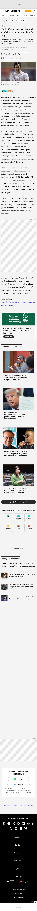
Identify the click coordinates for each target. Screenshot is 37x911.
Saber (25, 15)
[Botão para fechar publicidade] (35, 902)
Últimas (12, 15)
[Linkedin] (23, 823)
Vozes (18, 15)
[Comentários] (4, 54)
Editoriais (32, 15)
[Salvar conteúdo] (14, 54)
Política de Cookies (18, 897)
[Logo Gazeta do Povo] (13, 11)
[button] (18, 549)
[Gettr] (21, 828)
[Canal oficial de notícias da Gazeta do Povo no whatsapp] (4, 823)
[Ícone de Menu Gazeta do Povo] (2, 11)
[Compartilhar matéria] (9, 54)
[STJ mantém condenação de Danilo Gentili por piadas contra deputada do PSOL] (18, 475)
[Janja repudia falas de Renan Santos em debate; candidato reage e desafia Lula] (18, 362)
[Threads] (11, 828)
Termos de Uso (18, 893)
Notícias (4, 15)
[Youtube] (28, 823)
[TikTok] (33, 823)
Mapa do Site (18, 901)
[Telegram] (16, 828)
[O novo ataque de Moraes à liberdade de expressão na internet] (4, 575)
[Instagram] (18, 823)
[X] (13, 823)
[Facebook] (8, 823)
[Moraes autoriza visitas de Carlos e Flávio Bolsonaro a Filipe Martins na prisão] (4, 598)
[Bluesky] (25, 828)
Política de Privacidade (18, 889)
